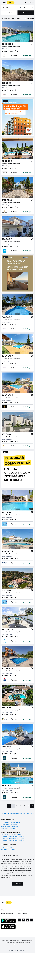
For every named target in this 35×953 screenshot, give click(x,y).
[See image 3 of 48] (17, 782)
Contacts (21, 910)
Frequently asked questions (23, 942)
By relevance (30, 18)
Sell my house (22, 913)
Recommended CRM (7, 913)
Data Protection (10, 942)
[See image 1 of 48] (15, 782)
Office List (4, 910)
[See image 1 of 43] (15, 626)
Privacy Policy (5, 940)
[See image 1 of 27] (15, 587)
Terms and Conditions (15, 940)
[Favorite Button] (32, 44)
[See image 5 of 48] (19, 782)
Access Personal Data (27, 940)
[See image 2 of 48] (16, 782)
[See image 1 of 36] (15, 509)
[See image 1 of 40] (15, 743)
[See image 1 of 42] (15, 665)
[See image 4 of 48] (18, 782)
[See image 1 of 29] (15, 704)
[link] (27, 55)
